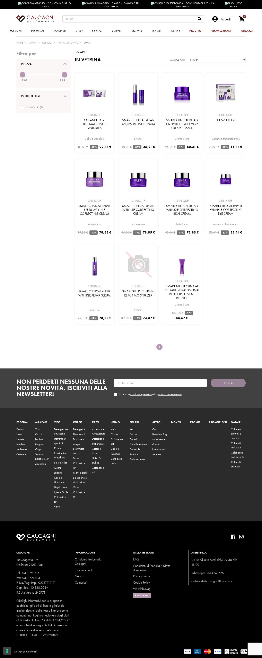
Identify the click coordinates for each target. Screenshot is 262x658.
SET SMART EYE (226, 120)
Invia (228, 383)
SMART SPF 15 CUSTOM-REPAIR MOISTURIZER (138, 293)
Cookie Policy (141, 582)
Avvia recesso (142, 595)
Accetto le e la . (150, 394)
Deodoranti (79, 434)
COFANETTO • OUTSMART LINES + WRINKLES (94, 124)
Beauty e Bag (159, 434)
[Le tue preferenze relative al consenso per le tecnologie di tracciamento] (7, 651)
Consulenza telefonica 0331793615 (195, 5)
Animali (156, 454)
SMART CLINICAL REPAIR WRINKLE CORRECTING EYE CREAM (226, 210)
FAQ (136, 559)
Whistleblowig (141, 589)
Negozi (79, 576)
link (50, 625)
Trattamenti (79, 439)
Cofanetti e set (137, 459)
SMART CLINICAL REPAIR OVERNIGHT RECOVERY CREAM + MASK (182, 124)
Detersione (98, 438)
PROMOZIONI (218, 422)
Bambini (20, 444)
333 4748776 (215, 573)
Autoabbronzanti (139, 444)
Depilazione (61, 487)
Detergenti (79, 429)
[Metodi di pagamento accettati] (216, 651)
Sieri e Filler (60, 462)
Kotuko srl (31, 651)
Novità (176, 422)
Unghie (39, 444)
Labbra (39, 439)
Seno (76, 458)
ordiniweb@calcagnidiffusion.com (212, 581)
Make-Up (41, 422)
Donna (20, 429)
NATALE (236, 422)
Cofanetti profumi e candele (236, 433)
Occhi (38, 434)
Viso (37, 429)
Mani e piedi (80, 472)
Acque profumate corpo (78, 448)
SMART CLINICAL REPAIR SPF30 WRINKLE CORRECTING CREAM (94, 210)
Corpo (38, 449)
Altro (156, 422)
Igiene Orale (61, 492)
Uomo (19, 434)
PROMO (195, 422)
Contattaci (81, 582)
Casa (155, 429)
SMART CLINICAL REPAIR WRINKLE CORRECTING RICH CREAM (182, 210)
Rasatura (115, 454)
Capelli (97, 422)
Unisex (20, 439)
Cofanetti (21, 454)
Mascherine (159, 439)
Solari (134, 422)
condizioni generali (141, 394)
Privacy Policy (141, 576)
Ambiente (21, 449)
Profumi (22, 422)
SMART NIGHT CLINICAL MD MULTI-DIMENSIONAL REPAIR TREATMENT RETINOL (182, 292)
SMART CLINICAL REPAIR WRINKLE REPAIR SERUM (94, 293)
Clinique (94, 115)
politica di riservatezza (169, 394)
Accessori (40, 464)
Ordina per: (177, 60)
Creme (58, 448)
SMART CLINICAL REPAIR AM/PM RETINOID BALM (138, 122)
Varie (57, 506)
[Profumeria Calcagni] (35, 18)
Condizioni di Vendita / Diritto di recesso (151, 568)
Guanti (156, 444)
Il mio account (83, 570)
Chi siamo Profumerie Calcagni (88, 561)
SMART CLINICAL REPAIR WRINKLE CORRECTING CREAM (138, 210)
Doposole (135, 449)
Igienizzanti (158, 449)
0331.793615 (30, 573)
